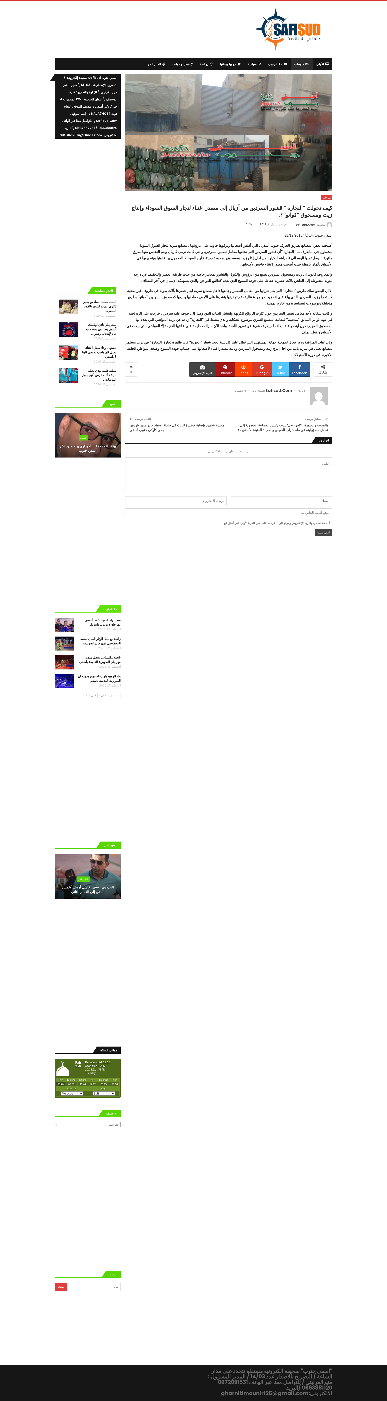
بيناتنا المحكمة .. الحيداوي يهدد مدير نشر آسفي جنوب (88, 448)
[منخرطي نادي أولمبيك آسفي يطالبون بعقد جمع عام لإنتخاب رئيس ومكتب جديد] (68, 329)
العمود (83, 438)
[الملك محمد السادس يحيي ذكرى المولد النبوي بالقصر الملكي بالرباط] (68, 307)
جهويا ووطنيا (228, 64)
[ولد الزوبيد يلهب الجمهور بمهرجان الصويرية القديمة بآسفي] (64, 681)
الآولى (320, 64)
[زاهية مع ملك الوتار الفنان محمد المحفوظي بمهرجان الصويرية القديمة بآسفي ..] (64, 644)
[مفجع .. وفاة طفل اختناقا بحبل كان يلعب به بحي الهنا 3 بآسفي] (68, 352)
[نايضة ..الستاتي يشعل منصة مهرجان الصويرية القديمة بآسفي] (64, 662)
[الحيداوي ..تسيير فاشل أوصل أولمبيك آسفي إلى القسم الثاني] (87, 876)
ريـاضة (204, 64)
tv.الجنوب (275, 64)
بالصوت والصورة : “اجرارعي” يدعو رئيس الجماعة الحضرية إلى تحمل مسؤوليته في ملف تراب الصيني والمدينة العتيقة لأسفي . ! (283, 427)
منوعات (299, 64)
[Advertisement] (156, 28)
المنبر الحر (154, 64)
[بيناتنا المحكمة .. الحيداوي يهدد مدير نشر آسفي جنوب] (87, 435)
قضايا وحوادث (181, 64)
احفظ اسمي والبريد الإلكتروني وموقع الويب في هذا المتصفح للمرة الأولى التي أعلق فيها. (275, 523)
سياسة (252, 64)
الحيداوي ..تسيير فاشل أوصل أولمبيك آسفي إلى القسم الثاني (88, 889)
